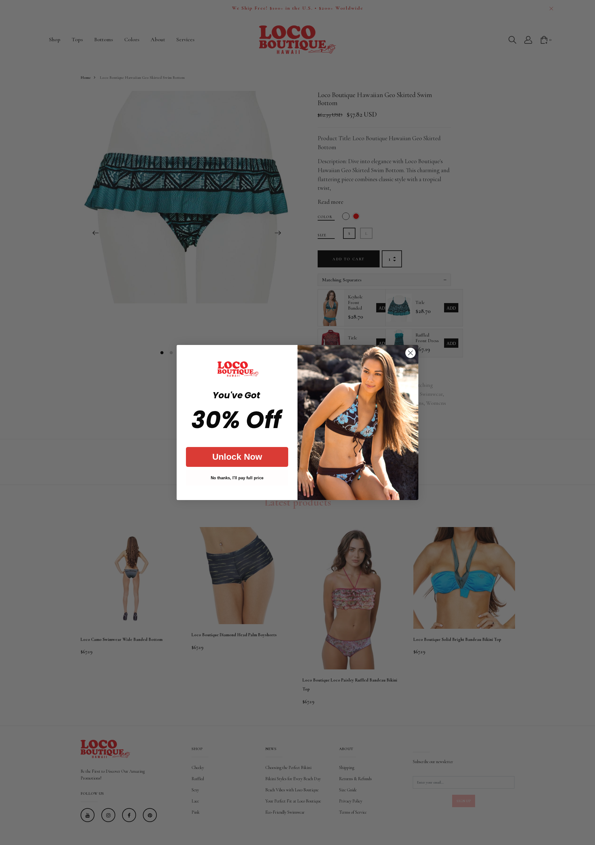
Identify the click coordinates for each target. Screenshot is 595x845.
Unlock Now (237, 457)
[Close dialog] (410, 352)
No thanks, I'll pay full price (237, 478)
